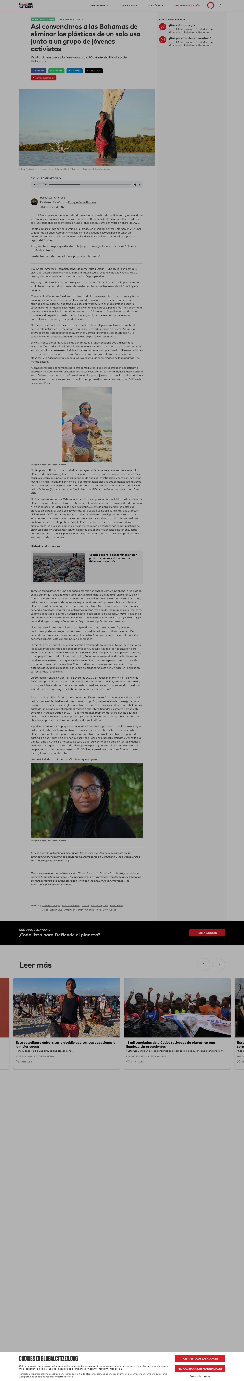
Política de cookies (200, 1376)
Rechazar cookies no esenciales (199, 1368)
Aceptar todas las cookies (200, 1358)
